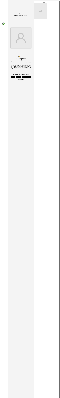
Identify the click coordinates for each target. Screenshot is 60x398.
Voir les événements (25, 77)
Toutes (44, 2)
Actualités (18, 77)
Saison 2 (25, 58)
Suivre (13, 77)
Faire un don (20, 79)
